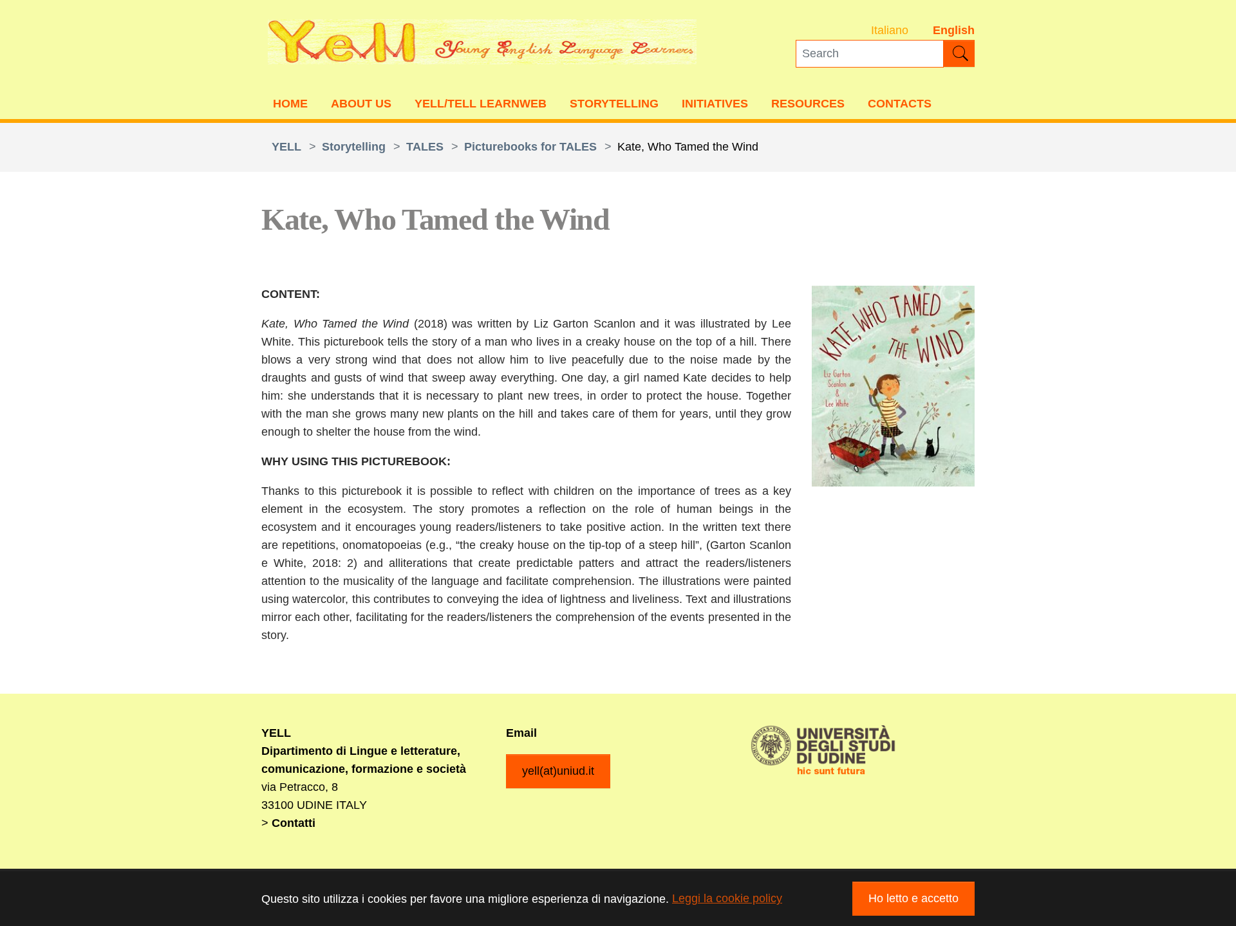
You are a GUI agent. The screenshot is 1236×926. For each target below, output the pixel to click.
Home (290, 103)
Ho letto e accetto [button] (913, 898)
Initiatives (715, 103)
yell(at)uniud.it (558, 770)
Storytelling (614, 103)
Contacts (900, 103)
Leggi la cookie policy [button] (727, 898)
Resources (808, 103)
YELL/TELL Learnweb (481, 103)
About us (361, 103)
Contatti (293, 823)
